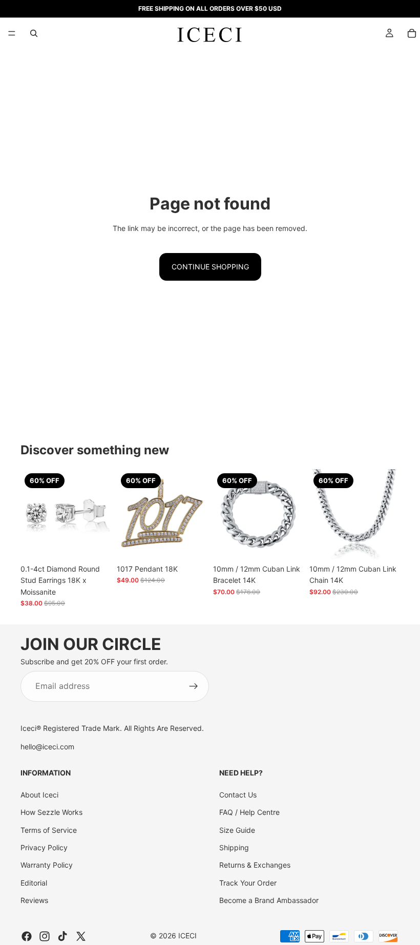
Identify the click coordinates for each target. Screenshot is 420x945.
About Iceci (39, 794)
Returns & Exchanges (254, 864)
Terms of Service (48, 830)
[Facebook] (26, 936)
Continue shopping (210, 266)
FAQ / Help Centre (249, 812)
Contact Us (238, 794)
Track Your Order (248, 882)
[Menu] (12, 33)
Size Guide (237, 830)
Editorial (33, 882)
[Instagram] (44, 936)
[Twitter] (81, 936)
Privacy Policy (44, 847)
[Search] (34, 33)
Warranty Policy (46, 864)
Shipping (234, 847)
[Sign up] (193, 686)
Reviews (34, 900)
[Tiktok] (62, 936)
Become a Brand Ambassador (269, 900)
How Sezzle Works (51, 812)
